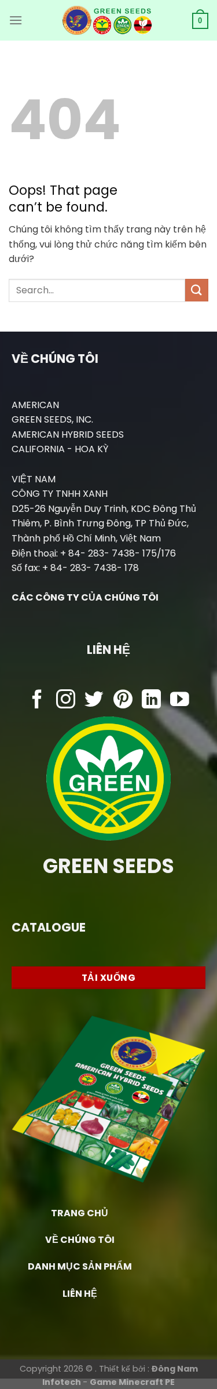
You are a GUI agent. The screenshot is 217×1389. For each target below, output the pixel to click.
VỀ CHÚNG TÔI (80, 1239)
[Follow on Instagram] (65, 700)
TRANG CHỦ (79, 1213)
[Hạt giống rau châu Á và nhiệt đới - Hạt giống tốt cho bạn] (107, 20)
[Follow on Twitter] (94, 700)
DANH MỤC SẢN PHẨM (80, 1266)
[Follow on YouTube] (179, 700)
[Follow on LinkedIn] (151, 700)
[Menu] (16, 20)
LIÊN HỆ (79, 1293)
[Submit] (196, 290)
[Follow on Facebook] (37, 700)
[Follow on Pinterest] (123, 700)
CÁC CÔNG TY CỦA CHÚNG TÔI (85, 597)
